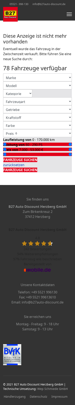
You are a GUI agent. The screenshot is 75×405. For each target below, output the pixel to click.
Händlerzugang (15, 396)
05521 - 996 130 (19, 4)
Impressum (59, 396)
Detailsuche (13, 154)
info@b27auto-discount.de (48, 4)
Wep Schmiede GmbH (52, 389)
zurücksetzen (13, 165)
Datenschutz (38, 396)
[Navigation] (69, 14)
